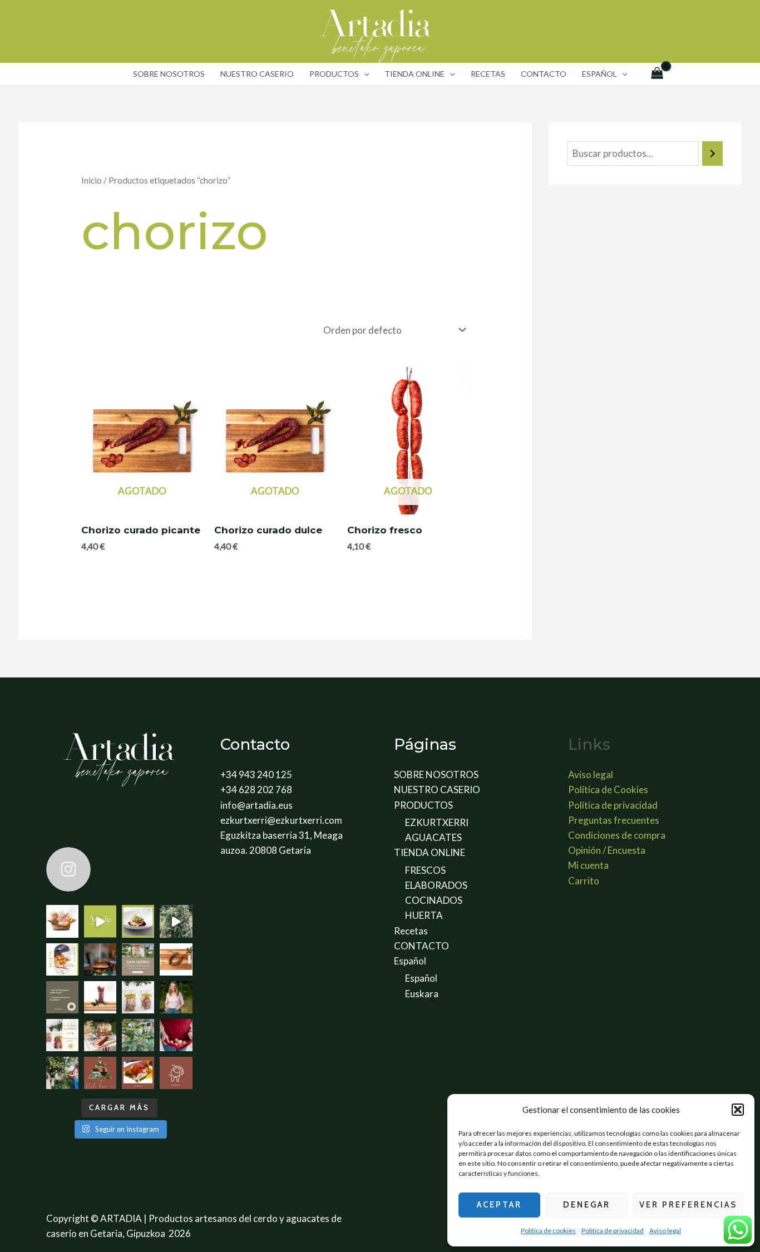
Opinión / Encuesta (606, 850)
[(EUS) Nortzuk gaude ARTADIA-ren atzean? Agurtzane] (176, 997)
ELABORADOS (436, 885)
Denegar (586, 1205)
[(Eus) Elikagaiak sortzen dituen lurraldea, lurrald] (138, 959)
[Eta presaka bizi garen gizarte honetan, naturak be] (138, 1035)
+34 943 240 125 (256, 774)
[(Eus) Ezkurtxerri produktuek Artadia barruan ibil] (176, 1073)
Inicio (91, 180)
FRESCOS (425, 870)
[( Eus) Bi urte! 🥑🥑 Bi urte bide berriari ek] (176, 921)
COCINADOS (433, 900)
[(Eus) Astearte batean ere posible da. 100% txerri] (100, 959)
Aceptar (499, 1205)
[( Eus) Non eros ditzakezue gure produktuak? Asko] (62, 1035)
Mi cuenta (588, 865)
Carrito (583, 881)
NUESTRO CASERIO (257, 73)
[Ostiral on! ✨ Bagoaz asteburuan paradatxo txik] (100, 1035)
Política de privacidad (612, 1230)
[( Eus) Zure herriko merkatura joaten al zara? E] (62, 997)
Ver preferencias (688, 1205)
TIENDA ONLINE (414, 73)
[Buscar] (712, 153)
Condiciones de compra (616, 835)
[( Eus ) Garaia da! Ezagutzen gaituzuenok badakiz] (138, 1073)
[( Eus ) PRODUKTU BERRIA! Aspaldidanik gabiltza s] (138, 921)
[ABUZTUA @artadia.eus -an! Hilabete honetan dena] (100, 921)
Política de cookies (548, 1230)
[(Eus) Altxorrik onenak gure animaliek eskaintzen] (176, 1035)
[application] (364, 73)
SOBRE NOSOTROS (169, 73)
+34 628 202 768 (256, 789)
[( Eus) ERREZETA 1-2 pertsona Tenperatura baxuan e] (62, 959)
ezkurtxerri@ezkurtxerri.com (281, 820)
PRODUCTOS (334, 73)
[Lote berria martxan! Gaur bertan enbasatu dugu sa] (100, 997)
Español (599, 73)
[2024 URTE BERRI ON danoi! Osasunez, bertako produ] (100, 1073)
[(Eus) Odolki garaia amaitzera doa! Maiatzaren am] (176, 959)
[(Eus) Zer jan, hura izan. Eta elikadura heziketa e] (62, 1073)
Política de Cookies (608, 789)
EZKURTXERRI (436, 822)
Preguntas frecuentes (613, 820)
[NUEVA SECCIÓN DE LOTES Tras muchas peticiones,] (62, 921)
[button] (737, 1109)
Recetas (488, 73)
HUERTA (424, 915)
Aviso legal (665, 1230)
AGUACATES (433, 837)
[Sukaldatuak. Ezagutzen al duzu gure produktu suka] (138, 997)
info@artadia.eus (256, 805)
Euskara (421, 993)
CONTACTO (543, 73)
